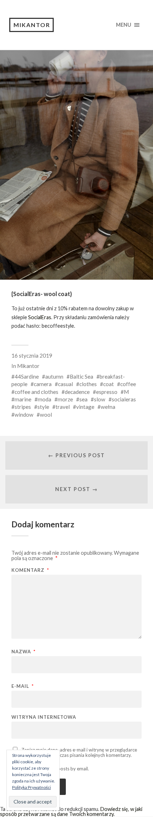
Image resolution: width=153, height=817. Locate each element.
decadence (77, 392)
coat (108, 384)
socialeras (124, 399)
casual (65, 384)
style (43, 407)
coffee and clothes (36, 392)
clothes (88, 384)
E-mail (22, 686)
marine (23, 399)
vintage (85, 407)
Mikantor (32, 24)
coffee (128, 384)
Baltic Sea (81, 376)
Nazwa (23, 651)
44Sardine (27, 376)
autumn (54, 376)
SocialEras (39, 317)
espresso (106, 392)
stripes (23, 407)
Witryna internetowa (43, 717)
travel (63, 407)
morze (65, 399)
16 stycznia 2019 (31, 355)
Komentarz (30, 570)
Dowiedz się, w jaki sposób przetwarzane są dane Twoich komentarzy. (71, 811)
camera (43, 384)
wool (46, 414)
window (24, 414)
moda (44, 399)
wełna (108, 407)
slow (99, 399)
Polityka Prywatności (31, 787)
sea (83, 399)
